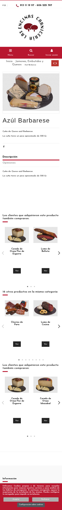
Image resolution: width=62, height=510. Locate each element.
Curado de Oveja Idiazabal (45, 401)
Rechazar (45, 499)
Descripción (10, 156)
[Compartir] (3, 147)
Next (59, 253)
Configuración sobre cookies (31, 505)
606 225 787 (44, 5)
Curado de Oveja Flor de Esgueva (17, 251)
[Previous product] (54, 64)
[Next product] (56, 64)
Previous (3, 253)
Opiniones (9, 162)
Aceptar (16, 499)
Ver (17, 271)
